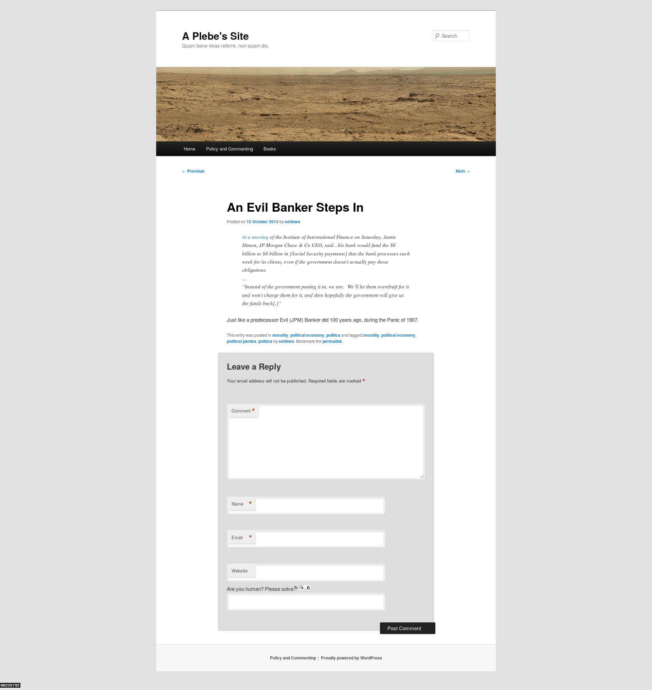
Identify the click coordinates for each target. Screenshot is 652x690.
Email (242, 537)
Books (270, 148)
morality (280, 335)
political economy (307, 335)
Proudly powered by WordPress (351, 658)
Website (240, 570)
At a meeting (255, 236)
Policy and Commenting (229, 148)
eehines (292, 221)
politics (333, 335)
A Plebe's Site (215, 35)
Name (242, 503)
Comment (243, 410)
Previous (193, 171)
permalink (332, 341)
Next (463, 171)
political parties (241, 341)
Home (189, 148)
